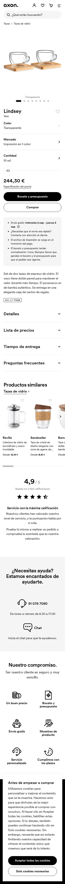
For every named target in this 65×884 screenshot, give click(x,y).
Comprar (32, 207)
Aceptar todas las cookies (32, 860)
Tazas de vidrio (22, 23)
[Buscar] (8, 15)
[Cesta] (51, 5)
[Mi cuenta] (34, 5)
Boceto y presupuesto (32, 196)
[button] (32, 126)
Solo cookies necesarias (32, 871)
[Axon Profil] (11, 5)
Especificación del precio (17, 186)
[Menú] (59, 5)
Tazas (7, 23)
